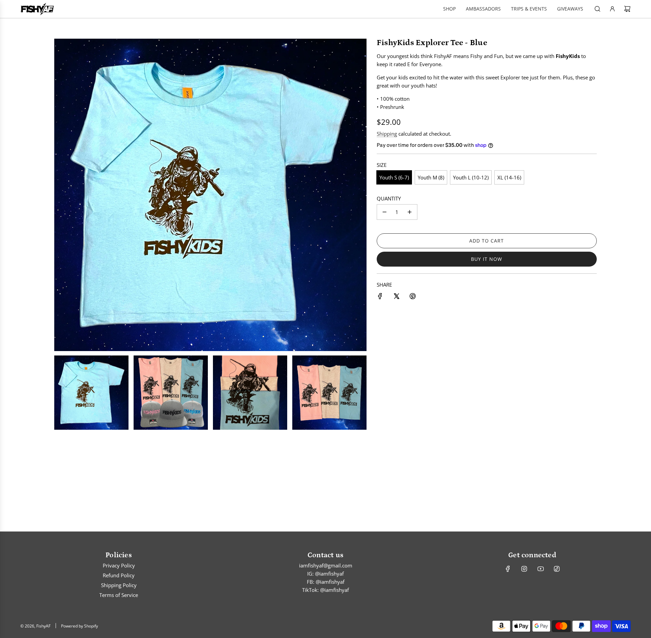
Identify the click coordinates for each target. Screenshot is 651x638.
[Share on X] (396, 297)
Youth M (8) (431, 177)
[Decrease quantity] (384, 212)
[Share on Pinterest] (412, 297)
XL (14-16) (509, 177)
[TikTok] (556, 568)
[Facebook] (507, 568)
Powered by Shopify (79, 626)
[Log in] (612, 8)
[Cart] (627, 8)
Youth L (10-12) (471, 177)
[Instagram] (524, 568)
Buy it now (486, 259)
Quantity (389, 198)
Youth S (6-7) (394, 177)
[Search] (597, 8)
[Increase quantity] (409, 212)
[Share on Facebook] (380, 297)
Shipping (387, 133)
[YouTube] (540, 568)
